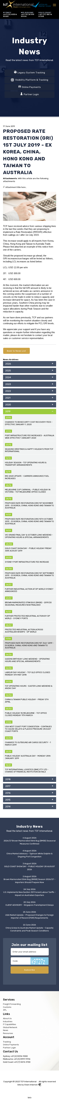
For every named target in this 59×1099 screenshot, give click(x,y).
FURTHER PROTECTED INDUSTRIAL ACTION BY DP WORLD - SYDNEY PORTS (27, 617)
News (5, 1030)
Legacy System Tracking (31, 72)
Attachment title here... (16, 187)
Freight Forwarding (12, 1004)
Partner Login (31, 94)
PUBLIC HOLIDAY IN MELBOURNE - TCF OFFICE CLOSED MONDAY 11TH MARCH (26, 714)
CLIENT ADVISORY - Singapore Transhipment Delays (29, 905)
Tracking (7, 1042)
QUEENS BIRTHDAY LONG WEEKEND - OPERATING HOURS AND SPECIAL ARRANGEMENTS (27, 660)
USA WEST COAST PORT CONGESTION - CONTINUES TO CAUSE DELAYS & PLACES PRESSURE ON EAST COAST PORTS (28, 728)
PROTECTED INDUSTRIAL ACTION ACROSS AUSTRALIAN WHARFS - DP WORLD (24, 630)
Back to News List (16, 351)
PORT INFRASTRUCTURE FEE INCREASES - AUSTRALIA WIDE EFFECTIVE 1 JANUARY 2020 (29, 436)
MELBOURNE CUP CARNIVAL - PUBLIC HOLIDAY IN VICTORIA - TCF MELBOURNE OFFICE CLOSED (27, 490)
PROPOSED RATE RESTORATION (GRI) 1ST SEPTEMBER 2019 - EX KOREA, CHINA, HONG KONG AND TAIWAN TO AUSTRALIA (29, 575)
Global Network (10, 1027)
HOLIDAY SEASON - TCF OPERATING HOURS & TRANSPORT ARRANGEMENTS (25, 463)
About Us (7, 1018)
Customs (7, 1007)
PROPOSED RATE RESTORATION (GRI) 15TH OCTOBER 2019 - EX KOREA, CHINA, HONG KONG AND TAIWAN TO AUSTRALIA (29, 521)
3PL (5, 1010)
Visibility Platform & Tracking (31, 80)
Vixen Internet (31, 1085)
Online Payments (31, 87)
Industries (7, 1021)
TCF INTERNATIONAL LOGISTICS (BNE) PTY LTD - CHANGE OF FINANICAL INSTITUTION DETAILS (26, 770)
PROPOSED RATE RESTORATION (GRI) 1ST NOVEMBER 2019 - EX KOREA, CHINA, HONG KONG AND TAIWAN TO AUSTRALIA (29, 505)
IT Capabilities (9, 1024)
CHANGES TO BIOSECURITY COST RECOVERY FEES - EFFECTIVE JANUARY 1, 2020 (28, 423)
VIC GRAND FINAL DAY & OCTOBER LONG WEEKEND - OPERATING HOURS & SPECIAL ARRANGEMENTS (29, 536)
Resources (8, 1033)
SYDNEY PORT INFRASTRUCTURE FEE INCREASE (27, 562)
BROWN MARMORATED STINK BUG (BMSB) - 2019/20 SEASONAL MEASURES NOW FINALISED (28, 603)
